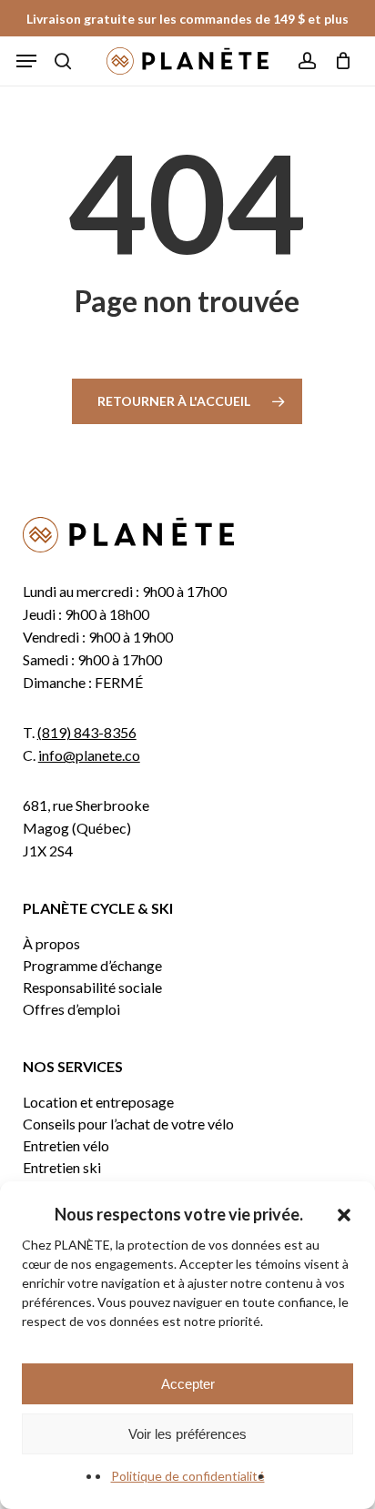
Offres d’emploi (71, 1009)
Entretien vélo (66, 1146)
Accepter (188, 1384)
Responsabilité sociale (92, 987)
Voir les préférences (187, 1434)
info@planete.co (89, 755)
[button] (344, 1215)
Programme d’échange (92, 965)
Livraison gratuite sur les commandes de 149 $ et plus (187, 18)
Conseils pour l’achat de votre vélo (128, 1124)
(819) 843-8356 (87, 732)
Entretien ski (62, 1167)
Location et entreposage (98, 1102)
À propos (51, 944)
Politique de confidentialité (188, 1476)
